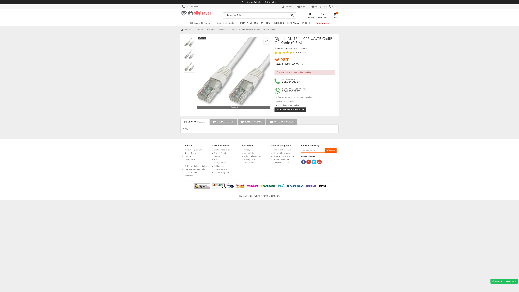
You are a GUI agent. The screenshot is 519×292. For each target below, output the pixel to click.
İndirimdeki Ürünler (252, 156)
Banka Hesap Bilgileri (193, 150)
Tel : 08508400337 (192, 7)
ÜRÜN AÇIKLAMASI (194, 122)
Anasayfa (187, 30)
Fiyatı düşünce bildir (284, 101)
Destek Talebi (190, 153)
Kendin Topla (322, 23)
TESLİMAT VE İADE (251, 122)
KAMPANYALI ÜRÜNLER (298, 23)
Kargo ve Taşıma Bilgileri (195, 169)
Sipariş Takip (249, 160)
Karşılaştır (309, 97)
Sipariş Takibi (319, 7)
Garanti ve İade (220, 169)
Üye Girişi (288, 7)
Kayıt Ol (302, 7)
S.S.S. (186, 163)
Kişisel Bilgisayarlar (225, 23)
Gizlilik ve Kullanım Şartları (196, 166)
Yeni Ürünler (249, 153)
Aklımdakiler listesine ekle (287, 105)
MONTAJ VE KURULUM (251, 23)
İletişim (334, 7)
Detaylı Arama (190, 173)
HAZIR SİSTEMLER (275, 23)
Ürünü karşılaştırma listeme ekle (289, 97)
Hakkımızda (189, 176)
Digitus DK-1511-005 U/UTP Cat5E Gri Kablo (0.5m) (253, 30)
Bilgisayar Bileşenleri (200, 23)
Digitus (303, 48)
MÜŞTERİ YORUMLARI (281, 122)
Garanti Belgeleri (221, 173)
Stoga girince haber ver (290, 110)
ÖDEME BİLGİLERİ (223, 122)
